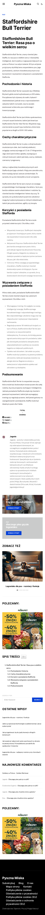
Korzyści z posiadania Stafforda (22, 677)
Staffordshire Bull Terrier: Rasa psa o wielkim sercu (23, 666)
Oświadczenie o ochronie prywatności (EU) (20, 902)
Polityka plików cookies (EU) (21, 897)
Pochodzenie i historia (19, 671)
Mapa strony (13, 886)
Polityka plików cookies (19, 890)
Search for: (7, 695)
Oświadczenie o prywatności (22, 893)
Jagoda (13, 436)
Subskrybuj (8, 883)
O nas (30, 883)
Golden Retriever (22, 773)
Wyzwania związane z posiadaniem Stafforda (24, 681)
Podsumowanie (16, 686)
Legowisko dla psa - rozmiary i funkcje (22, 586)
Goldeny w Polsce (8, 773)
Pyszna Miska (22, 4)
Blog (21, 883)
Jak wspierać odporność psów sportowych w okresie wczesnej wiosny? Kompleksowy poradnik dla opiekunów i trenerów (21, 743)
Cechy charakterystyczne (20, 674)
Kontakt (27, 886)
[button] (42, 4)
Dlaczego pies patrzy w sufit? (19, 779)
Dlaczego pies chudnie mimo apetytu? (22, 792)
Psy (3, 15)
